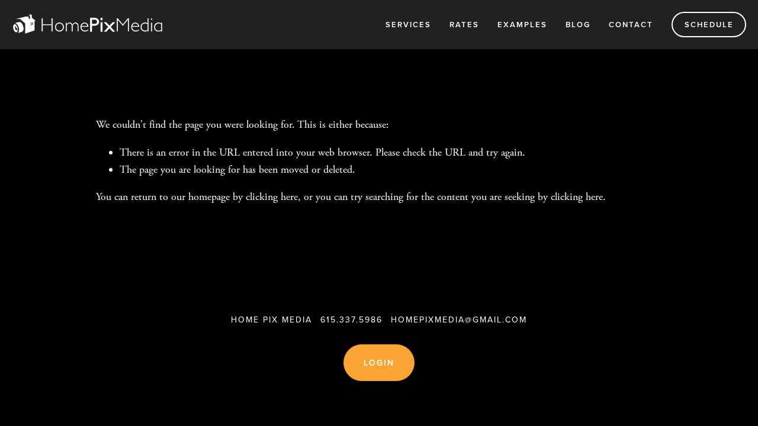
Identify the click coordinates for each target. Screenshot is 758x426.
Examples (522, 24)
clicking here (272, 197)
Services (408, 24)
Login (379, 363)
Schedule (709, 24)
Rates (464, 24)
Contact (631, 24)
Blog (578, 24)
